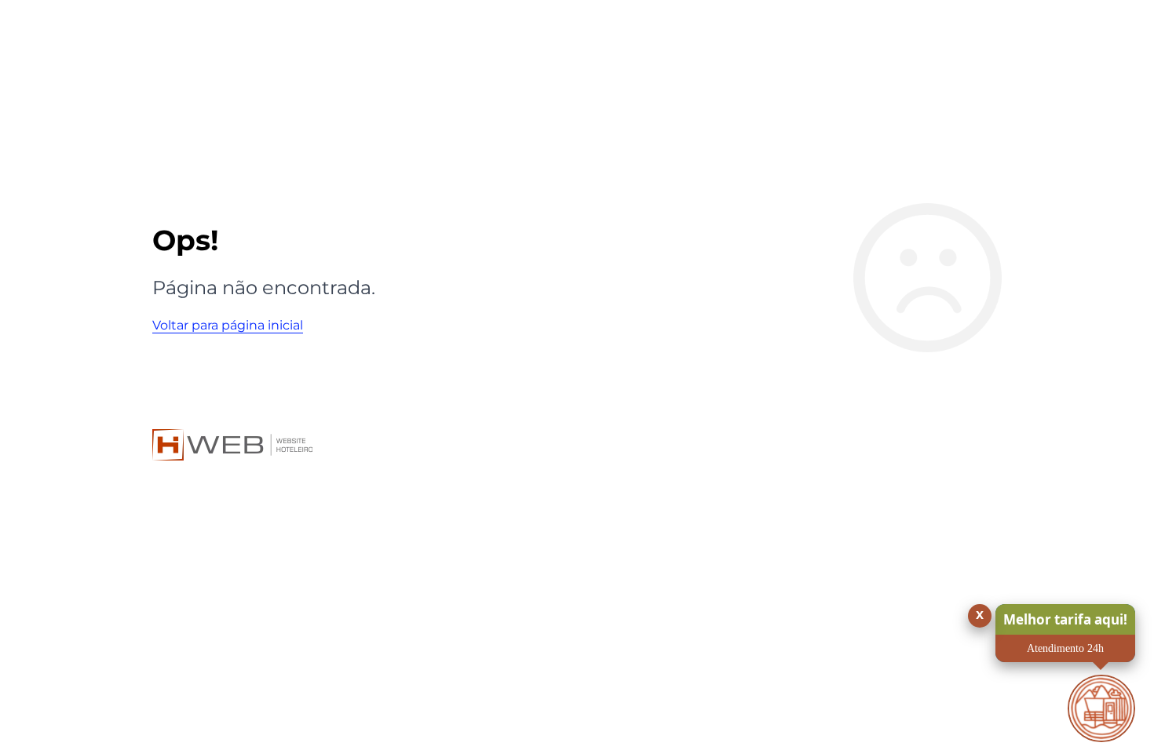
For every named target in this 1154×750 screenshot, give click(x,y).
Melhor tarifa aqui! (1065, 619)
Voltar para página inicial (227, 325)
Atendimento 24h (1065, 648)
